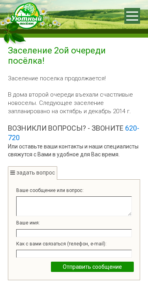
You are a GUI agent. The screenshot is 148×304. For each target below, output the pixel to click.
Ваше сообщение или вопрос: (50, 190)
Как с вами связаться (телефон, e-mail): (61, 244)
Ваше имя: (28, 223)
